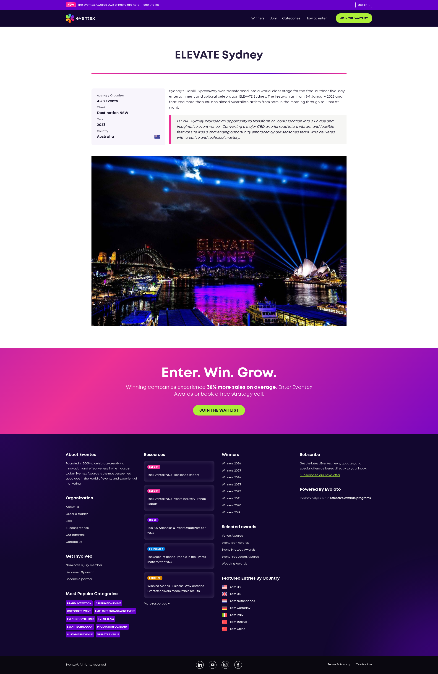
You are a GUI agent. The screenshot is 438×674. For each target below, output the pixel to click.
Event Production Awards (240, 557)
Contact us (74, 542)
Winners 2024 (231, 477)
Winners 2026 (231, 463)
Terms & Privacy (339, 664)
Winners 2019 (231, 512)
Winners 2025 (231, 470)
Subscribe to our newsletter (320, 475)
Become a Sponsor (80, 572)
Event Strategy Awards (239, 550)
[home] (80, 18)
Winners (257, 18)
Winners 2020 (231, 505)
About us (72, 507)
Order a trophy (77, 514)
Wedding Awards (234, 563)
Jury (273, 18)
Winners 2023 (231, 484)
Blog (69, 521)
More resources (157, 603)
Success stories (77, 528)
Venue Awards (232, 536)
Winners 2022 (231, 491)
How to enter (316, 18)
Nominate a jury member (84, 565)
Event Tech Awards (235, 543)
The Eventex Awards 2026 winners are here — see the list (118, 5)
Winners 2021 (231, 498)
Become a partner (79, 579)
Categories (291, 18)
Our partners (75, 535)
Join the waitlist (354, 18)
